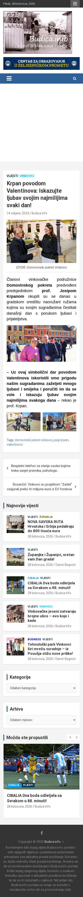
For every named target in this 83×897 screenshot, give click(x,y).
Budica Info (39, 213)
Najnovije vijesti (22, 505)
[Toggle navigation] (9, 78)
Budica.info (52, 842)
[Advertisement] (41, 124)
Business (34, 639)
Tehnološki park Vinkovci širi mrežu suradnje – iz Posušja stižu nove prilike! (50, 649)
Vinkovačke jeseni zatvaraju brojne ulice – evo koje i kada (52, 616)
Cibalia (33, 578)
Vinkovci (27, 176)
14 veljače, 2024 (18, 213)
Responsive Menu (75, 4)
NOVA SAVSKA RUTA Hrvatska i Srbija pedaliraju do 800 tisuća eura (51, 526)
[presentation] (70, 737)
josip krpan (61, 440)
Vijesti (12, 176)
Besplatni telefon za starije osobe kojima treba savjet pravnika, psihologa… (40, 468)
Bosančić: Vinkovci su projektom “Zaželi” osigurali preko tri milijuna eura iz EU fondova (39, 486)
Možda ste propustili (27, 737)
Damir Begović (66, 564)
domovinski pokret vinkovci (33, 440)
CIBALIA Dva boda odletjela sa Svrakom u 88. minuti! (51, 585)
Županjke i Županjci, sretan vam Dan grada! (51, 556)
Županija (46, 517)
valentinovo (15, 444)
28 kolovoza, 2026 (40, 536)
